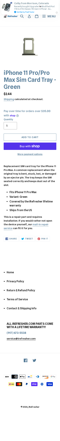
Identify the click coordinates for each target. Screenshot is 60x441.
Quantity (8, 119)
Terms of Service (17, 299)
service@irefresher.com (21, 338)
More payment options (30, 154)
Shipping (9, 99)
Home (10, 272)
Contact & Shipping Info (21, 308)
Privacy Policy (15, 281)
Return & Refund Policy (21, 290)
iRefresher (34, 406)
